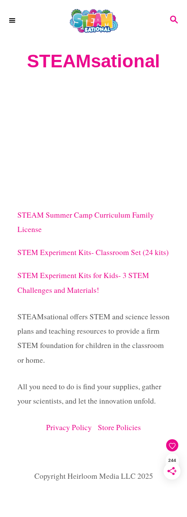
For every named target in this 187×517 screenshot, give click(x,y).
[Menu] (13, 20)
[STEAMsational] (93, 20)
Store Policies (119, 427)
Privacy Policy (72, 427)
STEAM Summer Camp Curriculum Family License (85, 222)
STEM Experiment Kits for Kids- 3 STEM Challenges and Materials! (83, 282)
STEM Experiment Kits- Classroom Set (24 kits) (93, 252)
